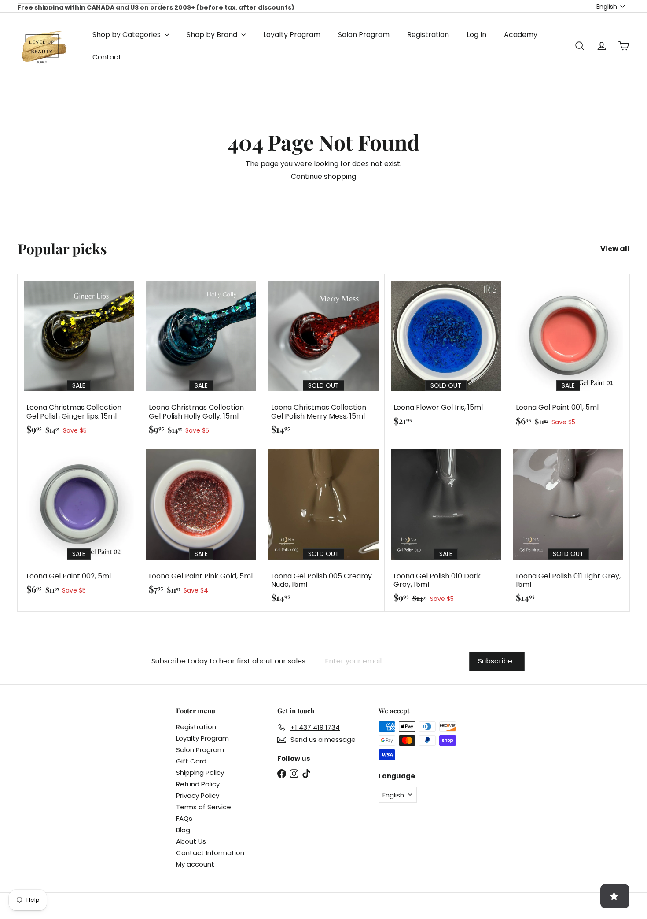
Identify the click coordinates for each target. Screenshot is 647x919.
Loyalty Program (291, 35)
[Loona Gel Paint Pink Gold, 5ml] (201, 523)
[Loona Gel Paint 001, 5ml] (568, 354)
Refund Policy (198, 784)
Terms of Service (203, 807)
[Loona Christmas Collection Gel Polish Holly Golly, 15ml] (201, 358)
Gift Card (191, 761)
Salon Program (364, 35)
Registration (428, 35)
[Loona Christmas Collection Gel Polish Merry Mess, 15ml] (323, 358)
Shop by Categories (127, 35)
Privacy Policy (197, 795)
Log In (476, 35)
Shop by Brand (213, 35)
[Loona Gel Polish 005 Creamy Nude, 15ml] (323, 527)
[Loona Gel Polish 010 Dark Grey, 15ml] (446, 527)
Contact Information (210, 852)
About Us (191, 841)
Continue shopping (323, 176)
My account (195, 864)
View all (614, 249)
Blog (183, 829)
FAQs (184, 818)
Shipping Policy (200, 772)
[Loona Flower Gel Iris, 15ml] (446, 354)
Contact (106, 57)
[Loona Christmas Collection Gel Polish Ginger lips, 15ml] (79, 358)
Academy (520, 35)
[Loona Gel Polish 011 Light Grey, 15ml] (568, 527)
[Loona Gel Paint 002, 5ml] (79, 523)
